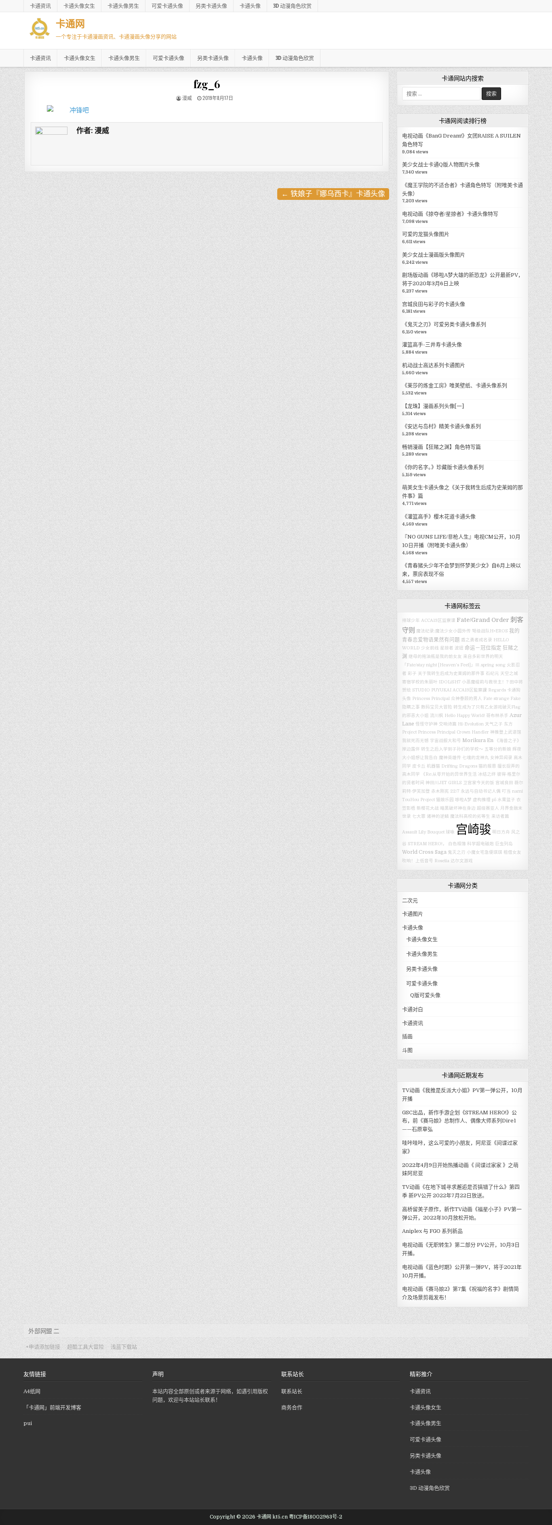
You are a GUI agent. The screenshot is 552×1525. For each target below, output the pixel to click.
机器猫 (433, 766)
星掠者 (446, 648)
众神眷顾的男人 (466, 698)
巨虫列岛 (504, 843)
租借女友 (512, 852)
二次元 (410, 900)
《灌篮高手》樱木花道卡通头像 (439, 516)
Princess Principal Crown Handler (453, 732)
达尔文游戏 (462, 860)
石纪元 (492, 673)
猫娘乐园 (445, 799)
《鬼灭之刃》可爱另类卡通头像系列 (444, 324)
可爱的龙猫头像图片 (425, 234)
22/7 (454, 791)
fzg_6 (207, 84)
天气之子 (494, 724)
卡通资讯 (40, 5)
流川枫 (436, 715)
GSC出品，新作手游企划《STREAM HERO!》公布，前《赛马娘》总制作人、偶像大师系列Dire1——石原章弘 (459, 1121)
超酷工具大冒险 (85, 1347)
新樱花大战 (428, 808)
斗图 (407, 1050)
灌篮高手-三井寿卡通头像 (432, 344)
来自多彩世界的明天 (483, 656)
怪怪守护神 (426, 724)
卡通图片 (412, 914)
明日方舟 (501, 832)
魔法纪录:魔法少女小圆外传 (443, 631)
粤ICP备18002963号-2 (315, 1517)
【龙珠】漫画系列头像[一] (433, 406)
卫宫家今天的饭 (478, 782)
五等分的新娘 (498, 749)
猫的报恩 (487, 766)
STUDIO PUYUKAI (431, 690)
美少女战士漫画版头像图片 (433, 255)
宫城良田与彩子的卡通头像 (433, 304)
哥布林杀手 (497, 715)
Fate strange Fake (501, 698)
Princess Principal (431, 698)
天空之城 (509, 673)
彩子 (412, 673)
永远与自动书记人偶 (481, 791)
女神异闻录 (501, 757)
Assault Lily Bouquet (423, 832)
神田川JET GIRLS (444, 782)
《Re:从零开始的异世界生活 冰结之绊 (458, 774)
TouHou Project (418, 799)
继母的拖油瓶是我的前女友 (435, 656)
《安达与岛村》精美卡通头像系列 (441, 426)
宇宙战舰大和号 (445, 740)
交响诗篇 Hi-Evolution (461, 724)
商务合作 (291, 1407)
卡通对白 (412, 1009)
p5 (494, 799)
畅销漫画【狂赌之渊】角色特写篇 (441, 447)
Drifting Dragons (459, 766)
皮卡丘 (419, 766)
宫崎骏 (473, 829)
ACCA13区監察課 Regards (479, 690)
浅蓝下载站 (124, 1347)
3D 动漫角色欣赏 (292, 5)
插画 (407, 1036)
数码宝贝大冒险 (436, 707)
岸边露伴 (411, 749)
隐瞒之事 (411, 707)
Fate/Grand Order (483, 620)
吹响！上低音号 (417, 860)
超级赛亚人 (488, 808)
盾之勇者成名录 (476, 640)
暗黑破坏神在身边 (458, 808)
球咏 (450, 832)
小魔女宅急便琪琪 (484, 852)
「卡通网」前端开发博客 (52, 1407)
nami (517, 791)
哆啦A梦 (463, 799)
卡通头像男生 (123, 5)
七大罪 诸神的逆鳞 (430, 816)
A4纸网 (31, 1391)
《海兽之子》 (508, 740)
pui (27, 1423)
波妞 (459, 648)
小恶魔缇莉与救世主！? (485, 682)
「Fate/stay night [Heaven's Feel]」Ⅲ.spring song (454, 665)
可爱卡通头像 (167, 5)
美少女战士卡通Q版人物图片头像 (441, 164)
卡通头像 (250, 5)
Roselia (441, 860)
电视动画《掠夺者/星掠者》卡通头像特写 (450, 214)
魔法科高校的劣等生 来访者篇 (479, 816)
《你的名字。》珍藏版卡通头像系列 (443, 467)
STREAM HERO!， (427, 843)
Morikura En (477, 740)
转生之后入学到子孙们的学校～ (452, 749)
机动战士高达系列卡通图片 (433, 365)
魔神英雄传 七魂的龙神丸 (464, 757)
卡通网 (70, 23)
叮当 (506, 791)
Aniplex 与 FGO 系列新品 (432, 1231)
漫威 (187, 97)
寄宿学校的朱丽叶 (420, 682)
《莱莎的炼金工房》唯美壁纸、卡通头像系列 (454, 385)
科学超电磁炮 (480, 843)
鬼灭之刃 (457, 852)
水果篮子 (506, 799)
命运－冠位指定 (483, 648)
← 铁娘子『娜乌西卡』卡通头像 (333, 194)
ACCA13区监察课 (438, 620)
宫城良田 (504, 782)
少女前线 (430, 648)
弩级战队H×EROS (490, 631)
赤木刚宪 (440, 791)
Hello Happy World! (465, 715)
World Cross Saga (424, 852)
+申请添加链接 (43, 1347)
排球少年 (411, 620)
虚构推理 (482, 799)
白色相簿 (457, 843)
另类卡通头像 (211, 5)
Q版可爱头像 (425, 995)
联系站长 (291, 1391)
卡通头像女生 (79, 5)
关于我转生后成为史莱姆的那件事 (451, 673)
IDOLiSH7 (450, 682)
